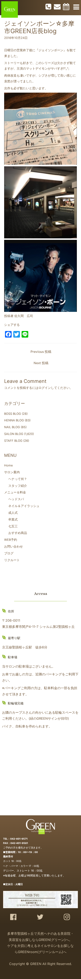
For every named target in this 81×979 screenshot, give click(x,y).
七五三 (13, 526)
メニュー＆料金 (15, 492)
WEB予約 (10, 540)
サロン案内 (12, 472)
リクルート (12, 560)
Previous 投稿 (41, 352)
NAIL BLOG (12, 427)
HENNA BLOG (14, 420)
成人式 (13, 513)
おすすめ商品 (17, 533)
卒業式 (13, 519)
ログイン (44, 388)
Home (8, 465)
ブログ (9, 553)
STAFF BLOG (13, 441)
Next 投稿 (41, 363)
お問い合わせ (13, 546)
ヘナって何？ (17, 479)
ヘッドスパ (16, 499)
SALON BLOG (13, 434)
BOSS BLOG (12, 414)
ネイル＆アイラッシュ (23, 506)
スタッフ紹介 (17, 486)
